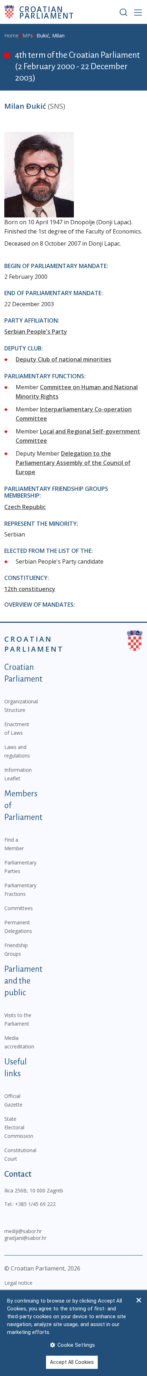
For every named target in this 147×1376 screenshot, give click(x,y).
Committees (18, 908)
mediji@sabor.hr (23, 1231)
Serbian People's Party (35, 331)
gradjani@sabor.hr (25, 1237)
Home (11, 35)
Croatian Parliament (46, 12)
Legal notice (18, 1282)
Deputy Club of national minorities (63, 359)
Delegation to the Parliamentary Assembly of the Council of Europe (73, 463)
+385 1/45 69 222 (35, 1204)
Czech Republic (25, 507)
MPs (27, 35)
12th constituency (29, 589)
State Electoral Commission (18, 1127)
